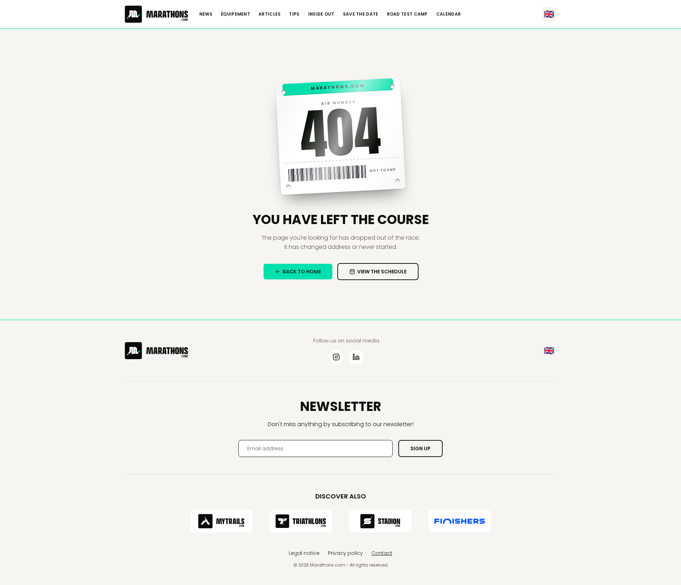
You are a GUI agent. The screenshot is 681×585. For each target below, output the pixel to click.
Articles (270, 14)
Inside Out (321, 14)
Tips (294, 14)
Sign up (420, 448)
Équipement (235, 14)
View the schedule (381, 271)
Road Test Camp (407, 14)
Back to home (302, 271)
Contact (381, 553)
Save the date (360, 14)
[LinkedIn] (356, 357)
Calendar (448, 14)
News (205, 14)
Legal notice (304, 553)
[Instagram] (336, 357)
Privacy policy (345, 553)
